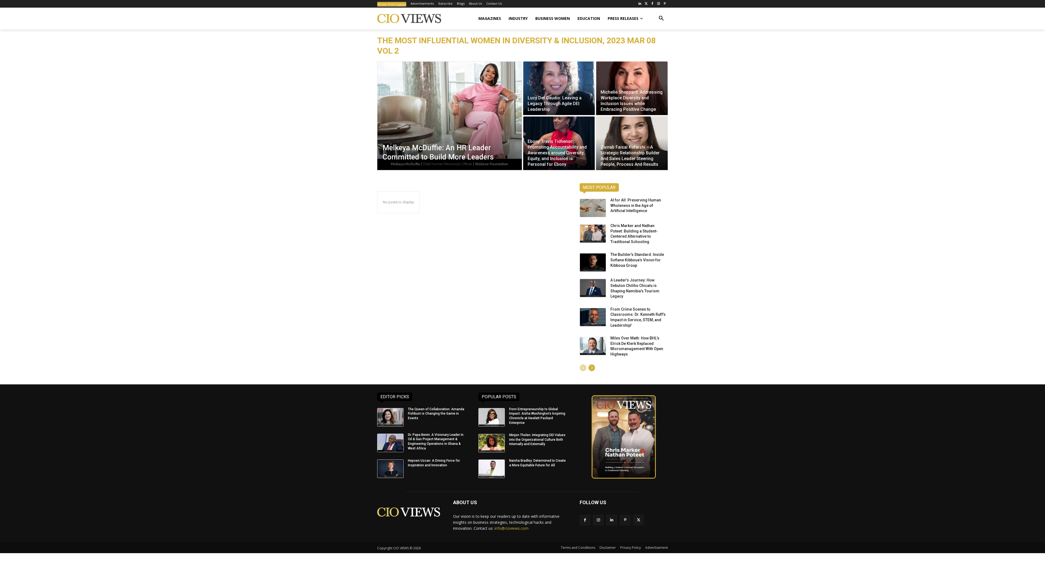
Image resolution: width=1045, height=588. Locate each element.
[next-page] (591, 367)
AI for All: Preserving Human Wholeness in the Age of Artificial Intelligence (635, 205)
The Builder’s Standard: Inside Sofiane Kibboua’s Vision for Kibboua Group (637, 259)
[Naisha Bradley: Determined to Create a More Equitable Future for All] (491, 469)
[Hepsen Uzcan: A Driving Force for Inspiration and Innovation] (390, 469)
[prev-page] (583, 367)
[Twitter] (646, 4)
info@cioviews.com (511, 528)
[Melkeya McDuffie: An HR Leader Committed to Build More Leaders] (449, 115)
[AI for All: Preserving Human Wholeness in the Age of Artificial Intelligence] (593, 208)
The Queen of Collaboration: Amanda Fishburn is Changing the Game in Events (436, 413)
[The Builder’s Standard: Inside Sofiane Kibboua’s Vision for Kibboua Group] (593, 262)
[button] (661, 18)
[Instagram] (658, 4)
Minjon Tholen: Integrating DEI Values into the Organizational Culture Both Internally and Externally (537, 439)
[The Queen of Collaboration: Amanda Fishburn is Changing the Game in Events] (390, 417)
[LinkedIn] (640, 4)
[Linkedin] (611, 520)
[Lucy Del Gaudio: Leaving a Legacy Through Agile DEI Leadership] (559, 88)
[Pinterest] (665, 4)
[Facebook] (652, 4)
